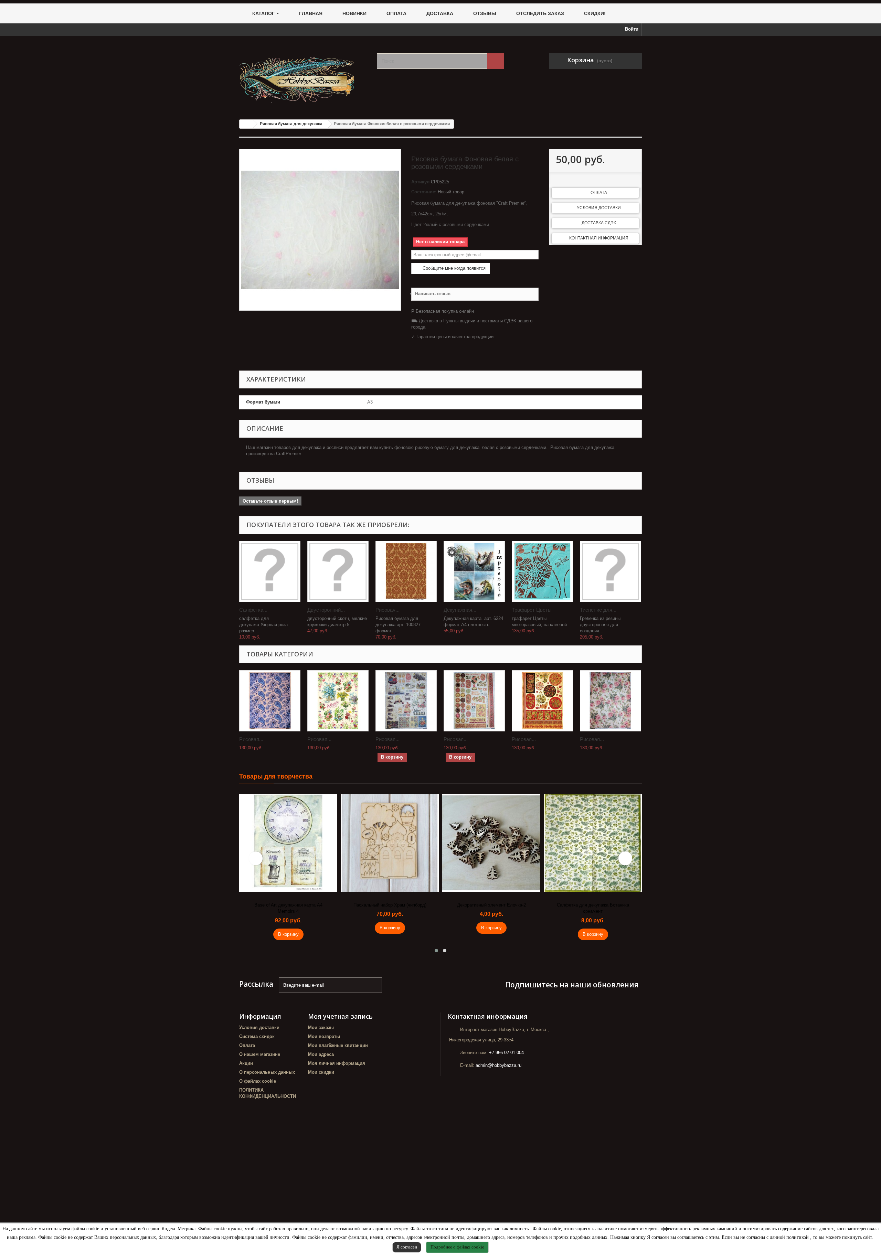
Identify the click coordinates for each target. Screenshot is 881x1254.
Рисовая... (387, 610)
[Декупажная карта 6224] (474, 571)
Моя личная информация (336, 1063)
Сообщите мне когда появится (453, 268)
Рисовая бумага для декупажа (291, 123)
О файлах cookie (257, 1081)
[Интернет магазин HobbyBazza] (303, 75)
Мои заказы (321, 1027)
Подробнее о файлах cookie (457, 1247)
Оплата (599, 192)
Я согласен (406, 1247)
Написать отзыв (432, 293)
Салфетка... (253, 610)
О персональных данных (267, 1072)
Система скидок (257, 1036)
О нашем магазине (259, 1054)
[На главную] (246, 124)
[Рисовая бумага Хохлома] (542, 700)
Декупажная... (460, 610)
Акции (246, 1063)
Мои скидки (321, 1072)
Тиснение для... (598, 610)
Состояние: (423, 191)
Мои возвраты (324, 1036)
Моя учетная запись (340, 1016)
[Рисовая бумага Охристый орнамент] (406, 571)
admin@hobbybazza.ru (498, 1065)
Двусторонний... (326, 610)
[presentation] (256, 858)
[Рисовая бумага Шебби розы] (610, 700)
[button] (436, 950)
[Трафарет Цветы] (542, 571)
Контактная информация (598, 238)
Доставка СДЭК (599, 223)
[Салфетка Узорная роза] (269, 571)
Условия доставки (599, 207)
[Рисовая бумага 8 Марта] (338, 700)
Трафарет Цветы (532, 610)
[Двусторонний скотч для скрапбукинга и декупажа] (338, 571)
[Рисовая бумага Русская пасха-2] (474, 700)
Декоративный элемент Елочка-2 (491, 905)
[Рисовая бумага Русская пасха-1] (406, 700)
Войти (631, 29)
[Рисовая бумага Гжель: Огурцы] (269, 700)
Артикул (420, 181)
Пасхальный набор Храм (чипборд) (389, 905)
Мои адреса (321, 1054)
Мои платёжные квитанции (338, 1045)
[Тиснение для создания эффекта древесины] (610, 571)
